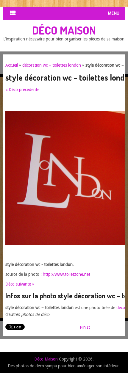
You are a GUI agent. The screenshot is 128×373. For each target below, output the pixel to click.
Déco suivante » (19, 284)
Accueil (11, 65)
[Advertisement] (66, 103)
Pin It (85, 327)
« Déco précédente (22, 89)
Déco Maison (64, 30)
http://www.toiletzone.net (66, 274)
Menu (113, 13)
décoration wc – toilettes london (51, 65)
